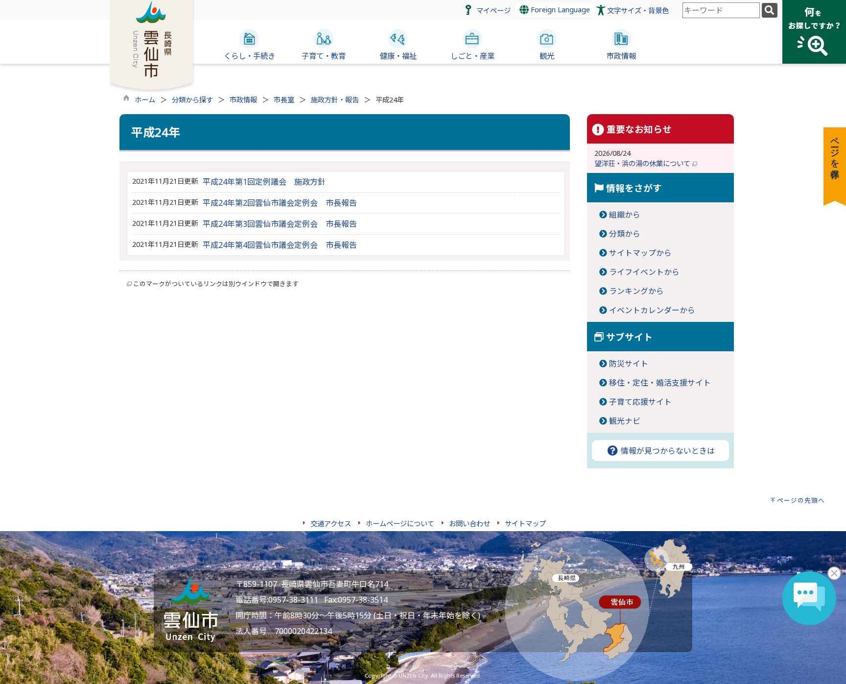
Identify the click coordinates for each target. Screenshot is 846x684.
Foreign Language (559, 9)
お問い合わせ (469, 523)
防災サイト (628, 363)
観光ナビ (624, 420)
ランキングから (636, 291)
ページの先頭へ (801, 500)
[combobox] (721, 10)
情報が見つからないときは (667, 450)
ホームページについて (400, 523)
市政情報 (243, 99)
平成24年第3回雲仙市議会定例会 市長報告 (280, 224)
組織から (624, 214)
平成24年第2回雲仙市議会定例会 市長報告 (280, 202)
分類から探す (192, 99)
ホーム (145, 99)
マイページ (493, 10)
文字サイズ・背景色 (638, 10)
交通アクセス (330, 523)
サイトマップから (640, 252)
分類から (624, 233)
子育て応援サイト (640, 401)
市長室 (284, 99)
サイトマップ (525, 523)
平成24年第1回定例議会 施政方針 (264, 181)
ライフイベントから (644, 272)
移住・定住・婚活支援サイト (660, 382)
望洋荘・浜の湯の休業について (643, 163)
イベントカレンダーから (652, 310)
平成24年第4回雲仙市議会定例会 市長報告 (280, 245)
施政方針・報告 (335, 99)
